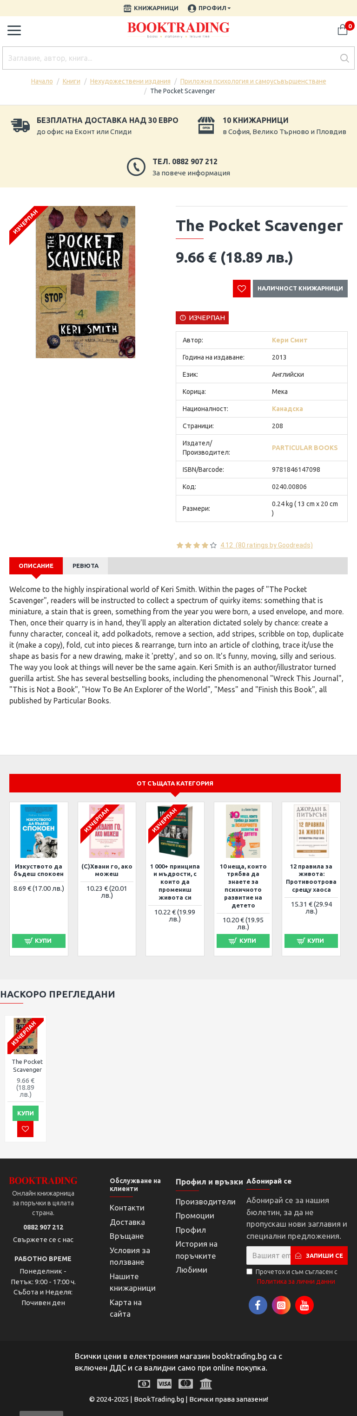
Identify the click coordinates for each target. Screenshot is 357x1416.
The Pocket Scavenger (27, 1065)
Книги (71, 81)
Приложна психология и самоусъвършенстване (253, 81)
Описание (36, 565)
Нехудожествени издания (130, 81)
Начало (42, 81)
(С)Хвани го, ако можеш (106, 870)
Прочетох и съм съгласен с (296, 1276)
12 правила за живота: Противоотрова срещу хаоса (311, 878)
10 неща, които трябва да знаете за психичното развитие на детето (243, 885)
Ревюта (86, 565)
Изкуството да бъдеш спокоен (38, 870)
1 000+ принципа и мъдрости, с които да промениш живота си (175, 882)
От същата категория (175, 783)
